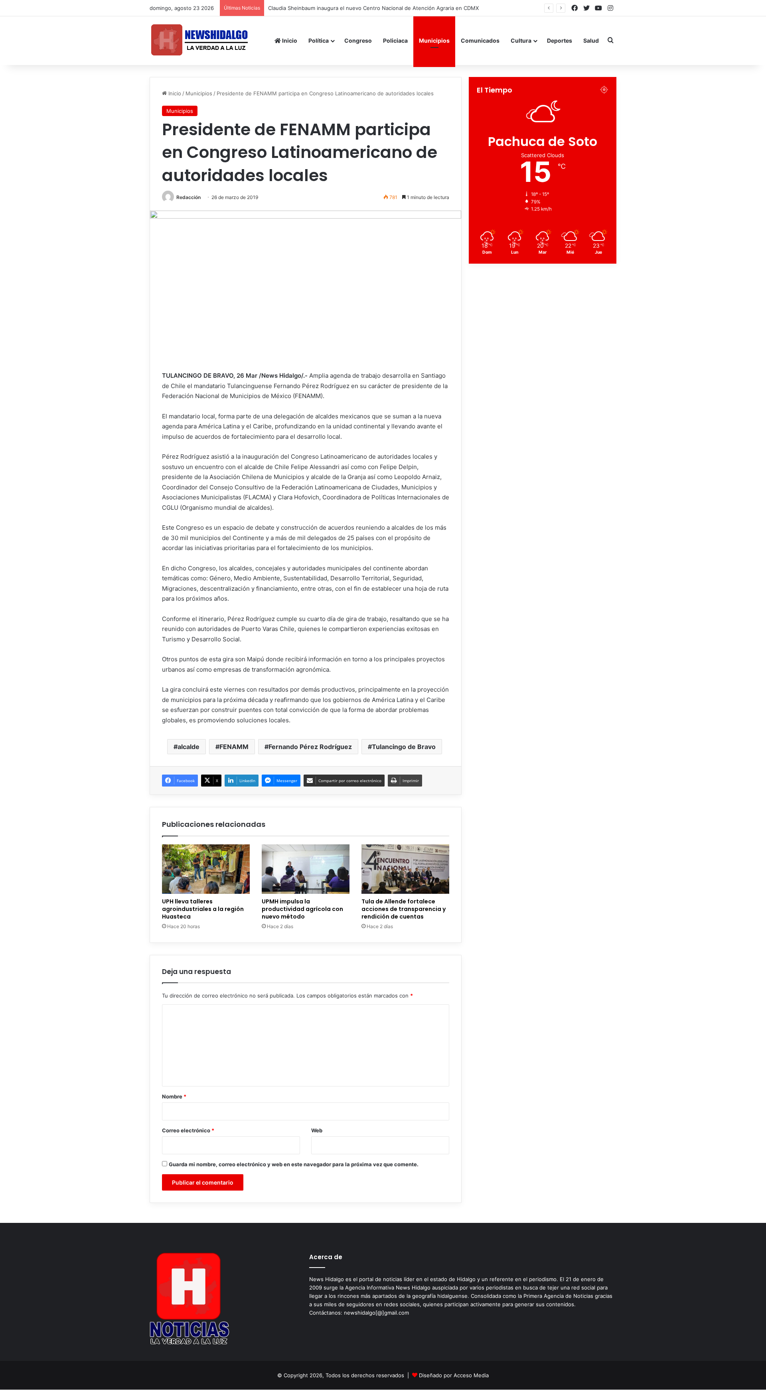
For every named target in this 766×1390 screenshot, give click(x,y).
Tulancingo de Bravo (404, 747)
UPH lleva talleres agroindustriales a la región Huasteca (203, 909)
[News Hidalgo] (199, 40)
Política (318, 40)
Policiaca (395, 40)
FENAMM (234, 747)
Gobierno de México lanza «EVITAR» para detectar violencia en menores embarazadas (377, 8)
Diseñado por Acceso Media (454, 1375)
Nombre (174, 1096)
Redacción (188, 197)
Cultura (521, 40)
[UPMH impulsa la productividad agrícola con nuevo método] (305, 869)
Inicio (289, 40)
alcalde (188, 747)
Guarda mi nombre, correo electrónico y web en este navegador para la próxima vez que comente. (294, 1164)
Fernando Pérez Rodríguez (310, 747)
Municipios (434, 40)
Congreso (358, 40)
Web (316, 1130)
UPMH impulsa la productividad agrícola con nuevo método (302, 909)
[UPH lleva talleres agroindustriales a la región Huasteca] (206, 869)
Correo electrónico (188, 1130)
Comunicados (480, 40)
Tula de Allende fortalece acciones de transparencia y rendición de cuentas (403, 909)
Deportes (559, 40)
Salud (591, 40)
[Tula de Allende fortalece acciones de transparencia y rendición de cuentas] (405, 869)
